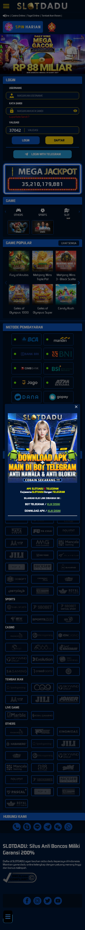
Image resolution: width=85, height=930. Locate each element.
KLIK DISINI (53, 504)
